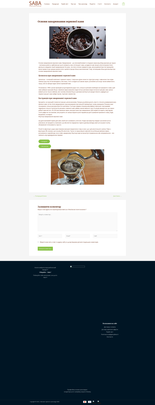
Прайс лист (64, 4)
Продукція (55, 4)
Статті (100, 4)
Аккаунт (115, 4)
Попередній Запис (40, 196)
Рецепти (92, 4)
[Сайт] (105, 236)
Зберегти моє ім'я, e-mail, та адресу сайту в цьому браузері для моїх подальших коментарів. (69, 242)
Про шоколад (82, 4)
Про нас (73, 4)
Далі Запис (117, 196)
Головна (46, 4)
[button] (44, 141)
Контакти (107, 4)
